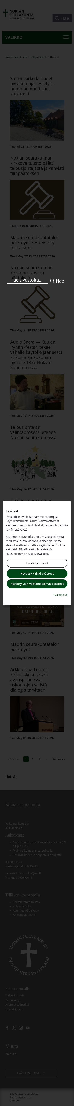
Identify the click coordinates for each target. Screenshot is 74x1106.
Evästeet (60, 595)
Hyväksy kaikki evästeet (37, 573)
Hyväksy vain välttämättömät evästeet (37, 584)
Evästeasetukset (37, 563)
